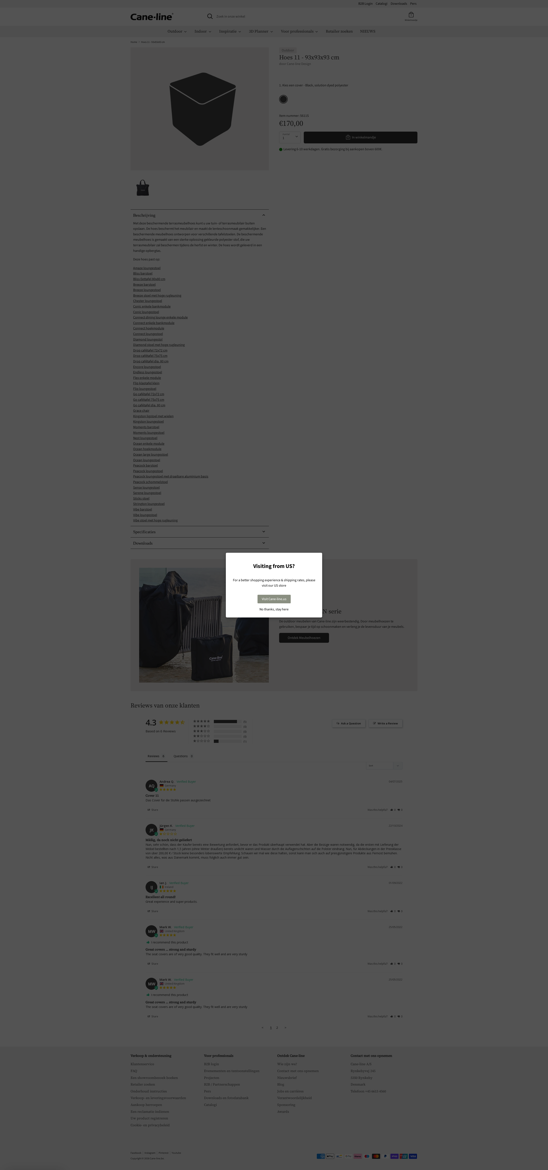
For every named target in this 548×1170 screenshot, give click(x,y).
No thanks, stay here (274, 609)
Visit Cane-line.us (274, 599)
